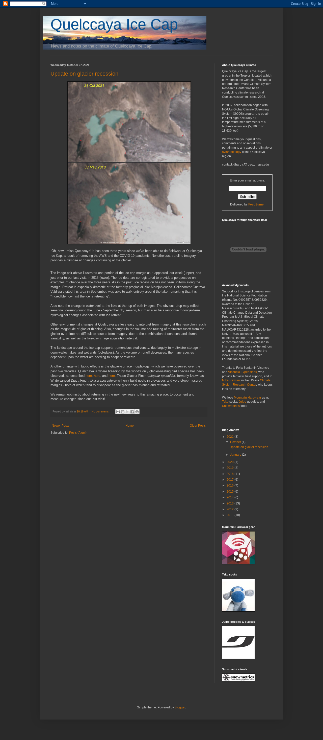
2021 (230, 436)
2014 (230, 497)
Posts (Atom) (78, 432)
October (236, 442)
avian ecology (231, 152)
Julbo (242, 401)
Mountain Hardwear (247, 397)
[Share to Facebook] (132, 411)
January (236, 454)
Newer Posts (60, 425)
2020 (230, 462)
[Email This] (117, 411)
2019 (230, 468)
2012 (230, 509)
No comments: (101, 411)
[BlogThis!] (122, 411)
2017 (230, 479)
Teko (225, 401)
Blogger (180, 707)
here (89, 376)
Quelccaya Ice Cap (114, 24)
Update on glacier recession (84, 74)
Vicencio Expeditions (242, 372)
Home (129, 425)
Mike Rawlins (231, 380)
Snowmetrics (231, 406)
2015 (230, 491)
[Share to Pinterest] (137, 411)
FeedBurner (256, 204)
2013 (230, 503)
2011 (230, 515)
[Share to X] (127, 411)
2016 (230, 485)
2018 (230, 474)
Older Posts (198, 425)
